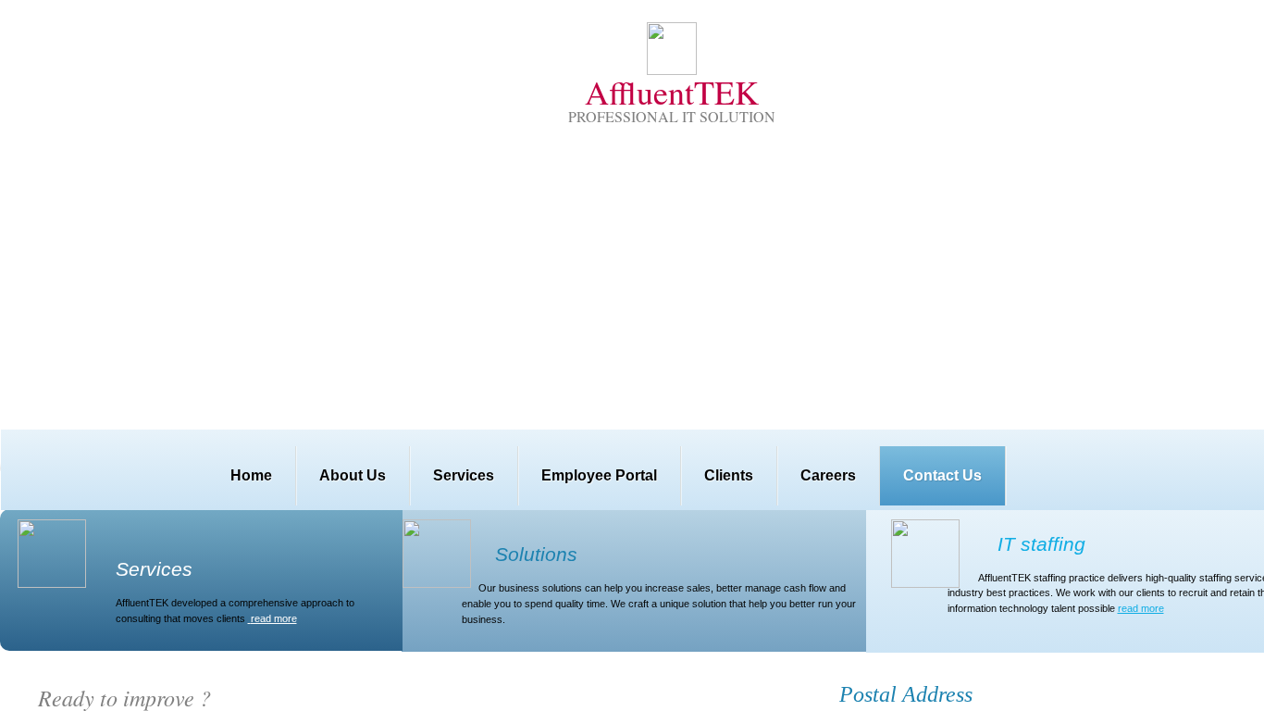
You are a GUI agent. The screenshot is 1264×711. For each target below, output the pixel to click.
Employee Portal (599, 475)
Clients (728, 475)
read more (1141, 608)
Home (251, 475)
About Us (352, 475)
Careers (828, 475)
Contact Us (942, 475)
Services (463, 475)
